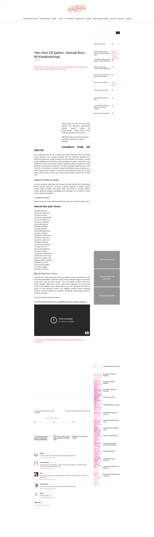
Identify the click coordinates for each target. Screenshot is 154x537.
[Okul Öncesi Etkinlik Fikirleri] (98, 438)
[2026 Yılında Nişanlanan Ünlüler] (116, 92)
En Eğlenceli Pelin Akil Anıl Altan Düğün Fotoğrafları (44, 411)
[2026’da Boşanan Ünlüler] (116, 46)
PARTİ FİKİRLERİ (45, 19)
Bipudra (42, 453)
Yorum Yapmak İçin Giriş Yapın (47, 457)
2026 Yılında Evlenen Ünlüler (100, 82)
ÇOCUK (60, 19)
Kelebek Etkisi (44, 484)
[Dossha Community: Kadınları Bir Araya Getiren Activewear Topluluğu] (116, 107)
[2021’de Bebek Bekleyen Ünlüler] (98, 368)
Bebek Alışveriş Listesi (109, 397)
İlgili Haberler (39, 418)
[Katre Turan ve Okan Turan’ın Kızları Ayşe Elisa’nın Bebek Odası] (62, 427)
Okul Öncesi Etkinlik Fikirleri (110, 435)
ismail (41, 493)
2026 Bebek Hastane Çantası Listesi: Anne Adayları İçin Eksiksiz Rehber (102, 53)
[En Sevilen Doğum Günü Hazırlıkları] (107, 278)
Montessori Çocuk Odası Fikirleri (101, 113)
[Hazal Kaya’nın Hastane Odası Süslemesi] (98, 468)
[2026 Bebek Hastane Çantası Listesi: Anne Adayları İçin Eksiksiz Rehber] (116, 56)
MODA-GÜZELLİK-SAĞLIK (100, 19)
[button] (152, 19)
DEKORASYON (79, 19)
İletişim (128, 19)
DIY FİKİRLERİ (69, 19)
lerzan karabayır (44, 462)
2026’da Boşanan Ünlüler (99, 44)
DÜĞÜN (88, 19)
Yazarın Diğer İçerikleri (52, 418)
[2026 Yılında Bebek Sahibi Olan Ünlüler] (116, 100)
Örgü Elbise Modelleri (109, 451)
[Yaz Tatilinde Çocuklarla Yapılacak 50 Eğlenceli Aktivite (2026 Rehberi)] (43, 427)
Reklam (121, 19)
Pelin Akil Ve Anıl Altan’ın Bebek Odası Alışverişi (77, 411)
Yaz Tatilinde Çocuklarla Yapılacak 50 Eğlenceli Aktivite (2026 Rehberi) (41, 438)
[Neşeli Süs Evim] (77, 9)
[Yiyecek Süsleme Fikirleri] (107, 296)
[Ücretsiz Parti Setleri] (107, 260)
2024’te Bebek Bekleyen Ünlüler (111, 405)
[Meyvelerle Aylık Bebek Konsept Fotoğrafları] (98, 476)
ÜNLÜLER (113, 19)
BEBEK (54, 19)
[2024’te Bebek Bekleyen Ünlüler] (98, 407)
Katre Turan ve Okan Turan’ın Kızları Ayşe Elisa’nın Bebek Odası (61, 438)
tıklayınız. (83, 302)
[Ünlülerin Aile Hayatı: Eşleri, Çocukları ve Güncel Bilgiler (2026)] (116, 69)
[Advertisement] (62, 39)
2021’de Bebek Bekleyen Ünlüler (111, 366)
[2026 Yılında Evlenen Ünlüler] (116, 84)
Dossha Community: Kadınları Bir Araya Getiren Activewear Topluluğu (101, 107)
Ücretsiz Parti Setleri (30, 19)
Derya (41, 473)
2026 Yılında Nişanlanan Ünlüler (101, 90)
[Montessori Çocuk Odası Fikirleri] (81, 427)
